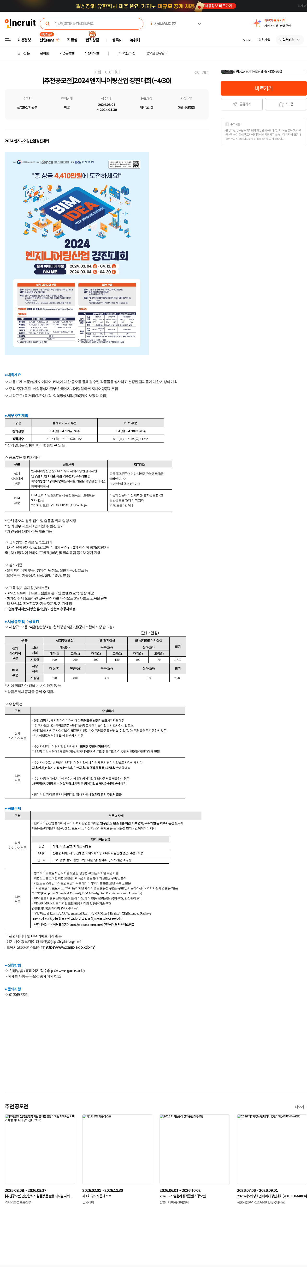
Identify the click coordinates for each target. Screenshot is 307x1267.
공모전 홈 (23, 53)
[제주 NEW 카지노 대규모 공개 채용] (156, 6)
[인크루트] (20, 24)
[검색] (47, 23)
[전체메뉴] (11, 42)
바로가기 (263, 88)
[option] (278, 23)
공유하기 (245, 104)
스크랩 (289, 104)
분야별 (44, 53)
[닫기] (293, 6)
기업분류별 (66, 53)
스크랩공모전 (126, 53)
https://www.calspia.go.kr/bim (69, 947)
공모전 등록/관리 (156, 53)
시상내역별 (91, 53)
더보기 (299, 1107)
